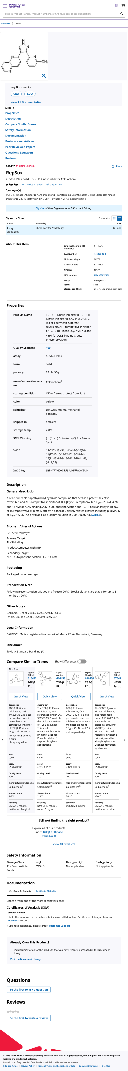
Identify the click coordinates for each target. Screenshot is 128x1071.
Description (13, 118)
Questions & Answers (19, 152)
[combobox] (64, 13)
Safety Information (18, 130)
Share (119, 166)
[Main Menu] (5, 5)
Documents (13, 920)
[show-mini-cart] (123, 5)
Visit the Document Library (25, 959)
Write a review (35, 184)
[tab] (8, 23)
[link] (10, 1066)
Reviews (10, 158)
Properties (12, 113)
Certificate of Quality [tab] (46, 891)
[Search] (121, 13)
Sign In (40, 208)
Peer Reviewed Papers (20, 147)
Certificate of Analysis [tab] (20, 891)
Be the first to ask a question (29, 989)
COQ (30, 94)
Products (5, 23)
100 (48, 348)
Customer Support (59, 925)
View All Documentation (26, 102)
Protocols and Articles (19, 141)
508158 (95, 515)
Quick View (21, 696)
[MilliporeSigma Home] (16, 6)
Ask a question (54, 184)
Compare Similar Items (20, 124)
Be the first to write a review (30, 1018)
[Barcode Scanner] (116, 6)
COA (16, 94)
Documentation (15, 135)
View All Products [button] (64, 844)
